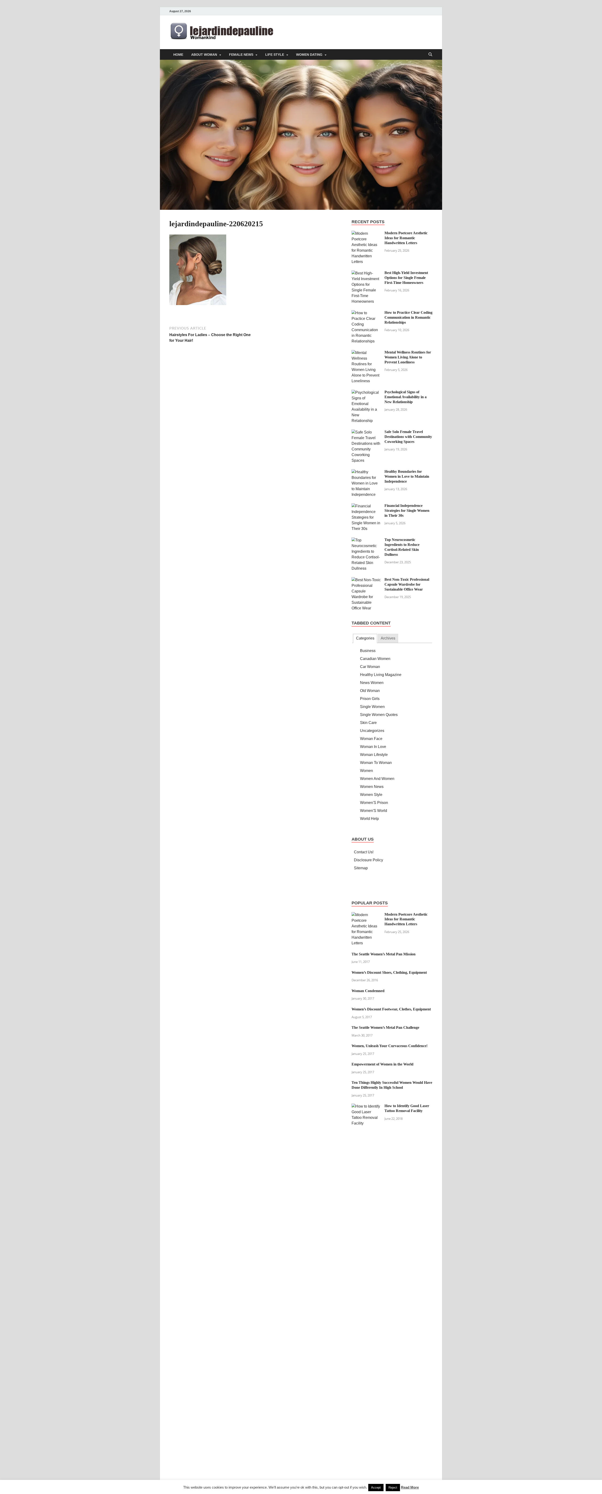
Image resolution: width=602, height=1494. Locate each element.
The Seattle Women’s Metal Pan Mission (384, 954)
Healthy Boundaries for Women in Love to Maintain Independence (406, 476)
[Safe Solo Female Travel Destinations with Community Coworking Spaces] (366, 432)
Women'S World (373, 811)
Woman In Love (373, 747)
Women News (372, 787)
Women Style (371, 795)
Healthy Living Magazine (380, 675)
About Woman (204, 54)
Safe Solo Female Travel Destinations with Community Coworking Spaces (408, 437)
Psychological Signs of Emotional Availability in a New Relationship (405, 397)
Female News (241, 54)
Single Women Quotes (379, 715)
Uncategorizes (372, 731)
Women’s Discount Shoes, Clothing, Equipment (389, 972)
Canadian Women (375, 659)
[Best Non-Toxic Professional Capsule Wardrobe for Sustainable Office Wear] (366, 580)
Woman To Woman (376, 763)
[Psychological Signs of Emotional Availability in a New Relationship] (366, 392)
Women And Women (377, 779)
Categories (365, 638)
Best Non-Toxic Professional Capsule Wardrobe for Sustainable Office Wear (406, 584)
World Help (369, 819)
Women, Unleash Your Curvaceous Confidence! (390, 1046)
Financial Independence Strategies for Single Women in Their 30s (406, 510)
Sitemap (361, 868)
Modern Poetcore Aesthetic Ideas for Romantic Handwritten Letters (406, 238)
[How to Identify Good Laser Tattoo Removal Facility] (366, 1106)
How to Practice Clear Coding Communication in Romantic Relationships (408, 317)
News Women (372, 683)
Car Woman (370, 667)
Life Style (274, 54)
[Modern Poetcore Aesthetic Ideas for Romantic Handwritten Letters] (366, 233)
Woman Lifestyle (374, 755)
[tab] (365, 638)
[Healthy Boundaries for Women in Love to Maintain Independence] (366, 472)
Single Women (372, 707)
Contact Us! (363, 852)
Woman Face (371, 739)
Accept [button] (376, 1487)
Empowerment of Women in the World (382, 1064)
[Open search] (430, 54)
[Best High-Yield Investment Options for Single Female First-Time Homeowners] (366, 273)
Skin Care (368, 723)
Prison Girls (370, 699)
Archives (388, 638)
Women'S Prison (374, 803)
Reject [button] (392, 1487)
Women (366, 771)
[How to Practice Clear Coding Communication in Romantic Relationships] (366, 313)
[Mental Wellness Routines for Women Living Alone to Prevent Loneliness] (366, 353)
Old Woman (370, 691)
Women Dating (309, 54)
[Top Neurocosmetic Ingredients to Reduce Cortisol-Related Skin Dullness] (366, 540)
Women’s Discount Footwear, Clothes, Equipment (391, 1009)
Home (178, 54)
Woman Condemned (368, 991)
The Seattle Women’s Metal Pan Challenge (385, 1027)
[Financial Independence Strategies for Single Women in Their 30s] (366, 506)
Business (368, 651)
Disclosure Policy (368, 860)
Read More (410, 1487)
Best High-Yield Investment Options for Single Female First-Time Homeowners (406, 278)
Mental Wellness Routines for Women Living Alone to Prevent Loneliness (407, 357)
